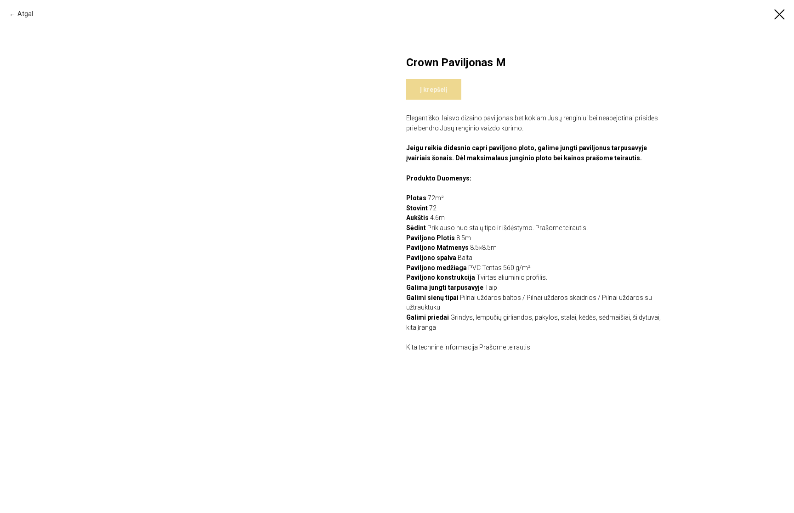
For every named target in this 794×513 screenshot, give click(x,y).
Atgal (25, 13)
